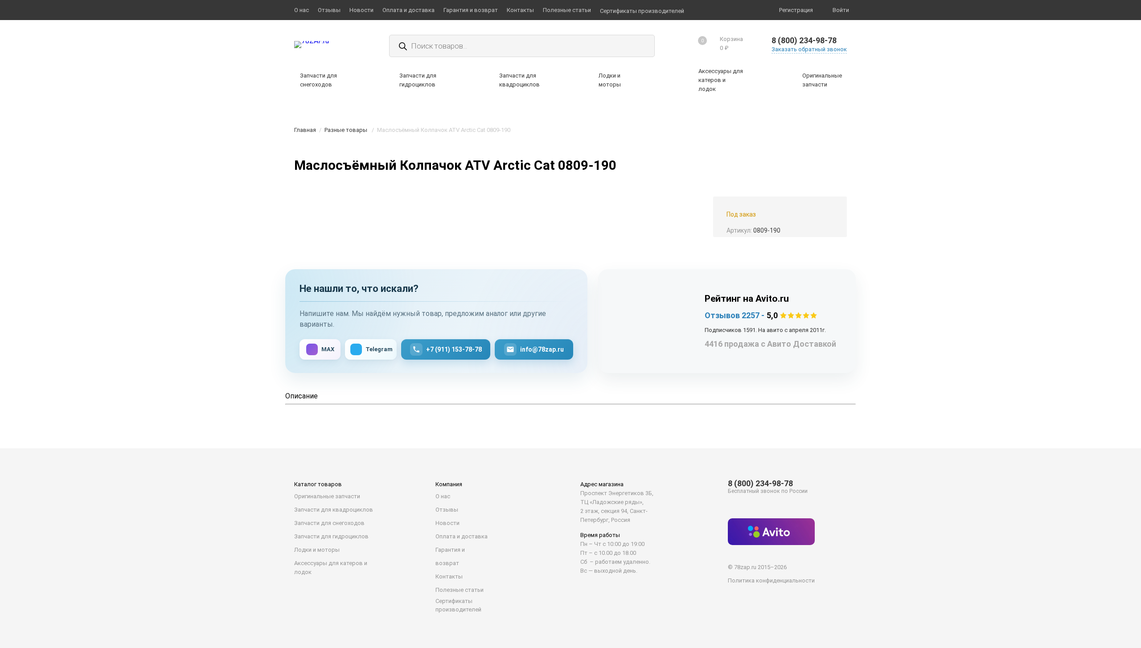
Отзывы (446, 509)
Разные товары (345, 130)
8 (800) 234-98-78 (804, 40)
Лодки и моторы (317, 549)
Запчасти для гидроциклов (331, 536)
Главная (305, 130)
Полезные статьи (459, 589)
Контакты (449, 576)
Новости (447, 523)
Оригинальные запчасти (327, 496)
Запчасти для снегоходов (329, 523)
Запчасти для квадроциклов (333, 509)
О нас (442, 496)
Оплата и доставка (461, 536)
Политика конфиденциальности (771, 580)
